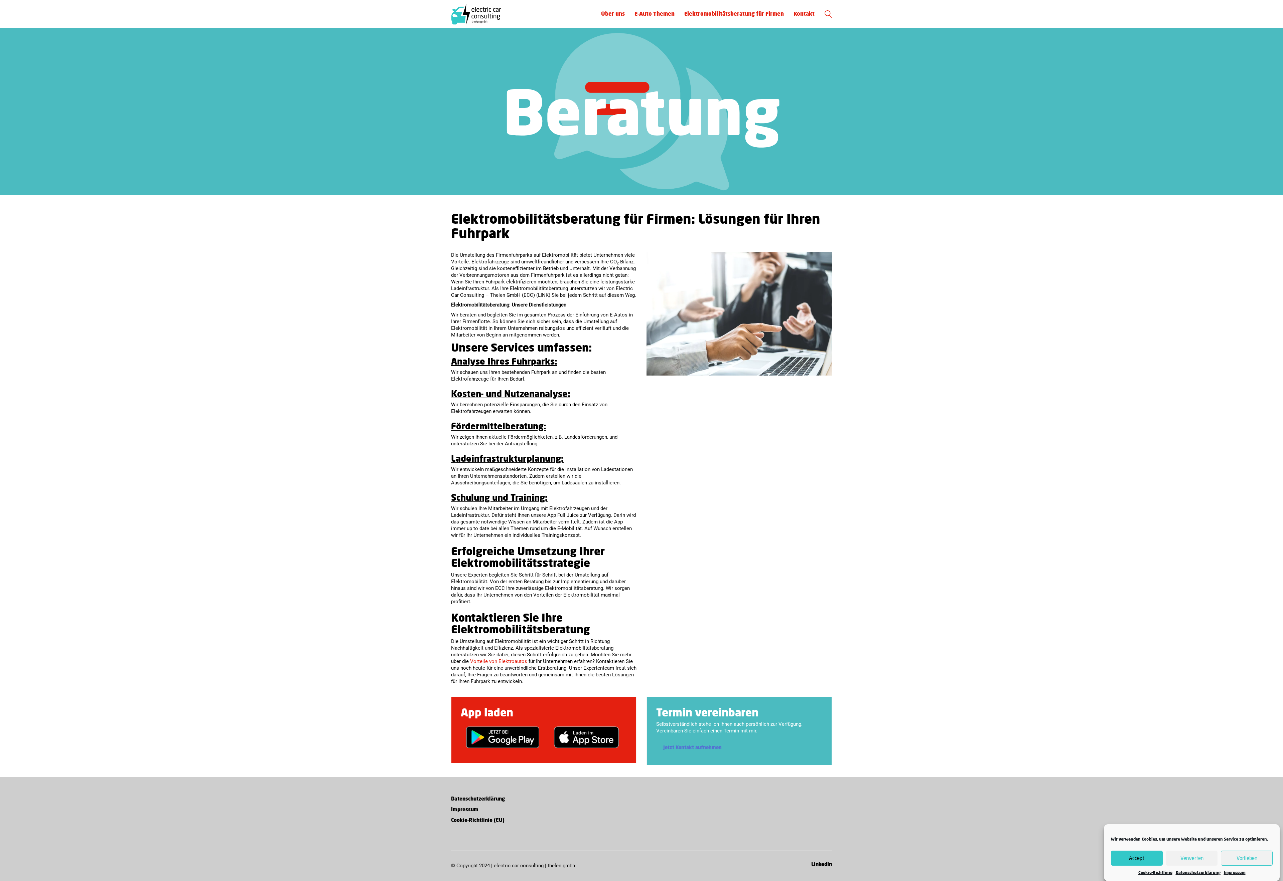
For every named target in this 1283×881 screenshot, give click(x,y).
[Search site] (828, 14)
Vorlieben (1247, 858)
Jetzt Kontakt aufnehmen (692, 747)
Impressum (1235, 872)
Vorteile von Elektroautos (498, 661)
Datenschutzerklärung (1198, 872)
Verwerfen (1191, 858)
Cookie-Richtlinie (1155, 872)
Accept (1136, 858)
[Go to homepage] (476, 14)
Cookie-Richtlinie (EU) (478, 820)
